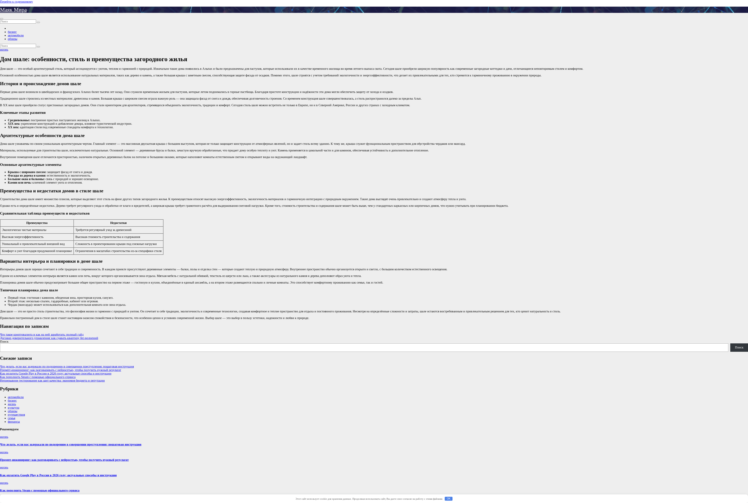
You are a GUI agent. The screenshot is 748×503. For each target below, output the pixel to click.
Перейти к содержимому (16, 1)
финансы (14, 421)
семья (11, 418)
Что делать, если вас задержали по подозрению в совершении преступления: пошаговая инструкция (67, 366)
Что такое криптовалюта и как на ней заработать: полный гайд (42, 334)
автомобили (16, 35)
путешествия (16, 414)
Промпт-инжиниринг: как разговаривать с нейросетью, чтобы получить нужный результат (60, 370)
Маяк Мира (13, 10)
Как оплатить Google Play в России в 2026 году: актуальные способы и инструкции (55, 373)
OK (449, 498)
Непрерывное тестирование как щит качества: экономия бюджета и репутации (52, 380)
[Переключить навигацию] (1, 18)
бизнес (12, 32)
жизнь (4, 49)
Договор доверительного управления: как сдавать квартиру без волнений (49, 338)
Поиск (4, 341)
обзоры (12, 39)
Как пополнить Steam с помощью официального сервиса (38, 377)
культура (13, 407)
